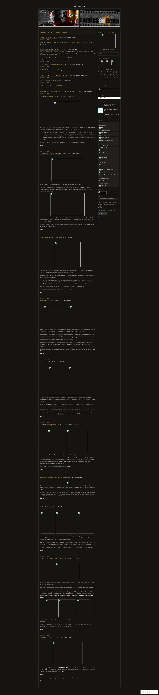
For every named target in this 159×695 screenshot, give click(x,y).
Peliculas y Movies (103, 164)
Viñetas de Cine (103, 180)
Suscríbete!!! (102, 213)
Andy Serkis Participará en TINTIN (50, 425)
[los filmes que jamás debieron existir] (103, 132)
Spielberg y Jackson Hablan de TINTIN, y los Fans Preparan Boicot (60, 43)
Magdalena (90, 51)
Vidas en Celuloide (103, 183)
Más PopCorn (102, 152)
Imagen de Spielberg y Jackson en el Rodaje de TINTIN (56, 58)
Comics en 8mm (80, 6)
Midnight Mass (54, 53)
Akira (47, 51)
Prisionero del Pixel (103, 167)
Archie (51, 51)
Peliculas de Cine (103, 162)
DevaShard (56, 51)
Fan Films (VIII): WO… (109, 114)
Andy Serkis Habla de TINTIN (49, 97)
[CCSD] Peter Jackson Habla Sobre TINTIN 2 (53, 65)
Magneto (42, 53)
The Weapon (50, 54)
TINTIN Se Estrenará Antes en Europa (51, 70)
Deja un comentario (72, 37)
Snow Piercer (80, 53)
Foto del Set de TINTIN (47, 81)
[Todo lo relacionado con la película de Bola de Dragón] (104, 150)
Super (86, 53)
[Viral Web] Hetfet (108, 105)
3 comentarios (80, 64)
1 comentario (73, 49)
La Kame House (103, 147)
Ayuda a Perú (102, 125)
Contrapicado (102, 135)
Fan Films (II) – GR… (111, 115)
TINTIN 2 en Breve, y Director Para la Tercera (53, 75)
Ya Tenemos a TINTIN (46, 362)
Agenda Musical (103, 122)
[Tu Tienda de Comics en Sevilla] (104, 137)
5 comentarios (67, 637)
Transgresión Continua (104, 178)
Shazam (70, 53)
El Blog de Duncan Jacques (106, 143)
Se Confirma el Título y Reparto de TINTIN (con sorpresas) (57, 91)
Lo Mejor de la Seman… (110, 104)
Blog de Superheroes (104, 130)
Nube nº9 (101, 155)
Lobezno (85, 51)
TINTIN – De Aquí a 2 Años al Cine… (51, 558)
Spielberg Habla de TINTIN (48, 37)
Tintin (48, 39)
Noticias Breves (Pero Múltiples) (49, 49)
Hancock (73, 51)
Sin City (75, 53)
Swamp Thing (91, 53)
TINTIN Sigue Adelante (47, 237)
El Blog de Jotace (103, 145)
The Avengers (43, 54)
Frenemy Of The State (65, 51)
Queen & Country (63, 53)
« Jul (99, 82)
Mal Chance (48, 53)
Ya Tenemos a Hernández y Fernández (51, 153)
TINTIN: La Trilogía (46, 507)
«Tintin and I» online (46, 637)
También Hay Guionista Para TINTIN (51, 477)
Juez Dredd (79, 51)
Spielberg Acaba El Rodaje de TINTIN (51, 86)
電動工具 (106, 109)
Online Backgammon (104, 160)
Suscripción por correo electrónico (108, 202)
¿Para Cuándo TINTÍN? (47, 300)
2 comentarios (67, 300)
